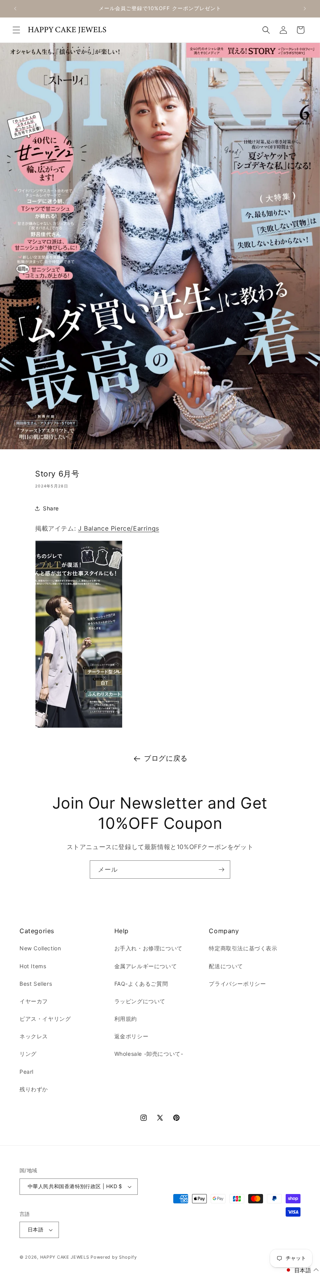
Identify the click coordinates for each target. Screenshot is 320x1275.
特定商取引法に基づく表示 (243, 948)
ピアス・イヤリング (45, 1018)
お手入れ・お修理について (148, 948)
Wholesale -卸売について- (148, 1053)
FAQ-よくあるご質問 (141, 983)
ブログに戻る (166, 758)
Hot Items (33, 966)
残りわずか (34, 1089)
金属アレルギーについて (145, 966)
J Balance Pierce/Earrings (118, 528)
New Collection (40, 948)
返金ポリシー (131, 1036)
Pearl (27, 1071)
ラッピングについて (139, 1001)
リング (28, 1053)
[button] (16, 30)
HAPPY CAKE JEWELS (64, 1257)
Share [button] (51, 508)
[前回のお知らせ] (15, 8)
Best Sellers (36, 983)
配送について (226, 966)
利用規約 (125, 1018)
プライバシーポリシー (237, 983)
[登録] (221, 869)
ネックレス (34, 1036)
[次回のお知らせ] (304, 8)
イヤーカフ (34, 1001)
